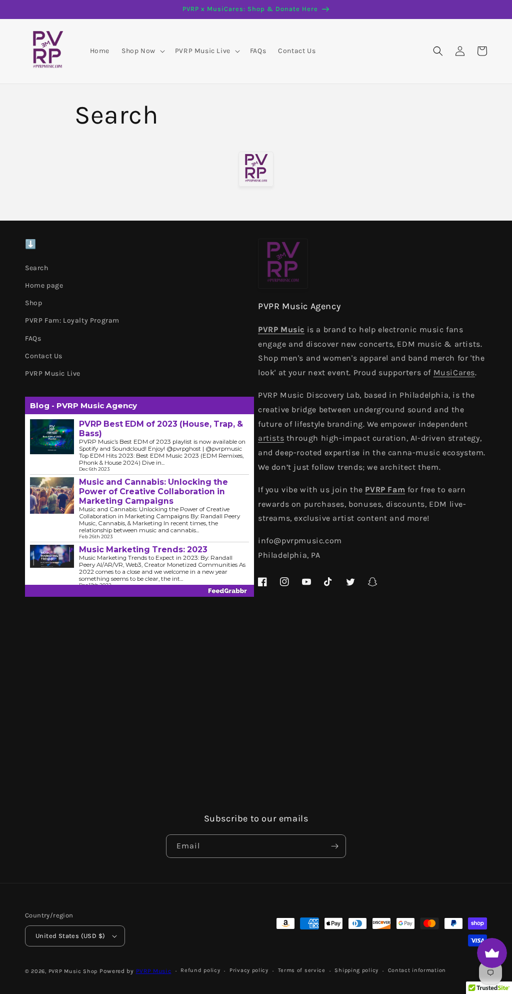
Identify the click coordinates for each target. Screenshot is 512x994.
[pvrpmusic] (256, 169)
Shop (33, 303)
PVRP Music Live (52, 373)
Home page (44, 285)
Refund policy (200, 970)
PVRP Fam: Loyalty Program (72, 320)
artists (271, 438)
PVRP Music (154, 970)
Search (36, 268)
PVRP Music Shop (73, 971)
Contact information (417, 970)
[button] (142, 51)
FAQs (33, 338)
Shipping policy (356, 970)
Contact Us (43, 356)
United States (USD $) (70, 935)
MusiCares (454, 372)
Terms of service (302, 970)
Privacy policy (249, 970)
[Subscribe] (335, 846)
